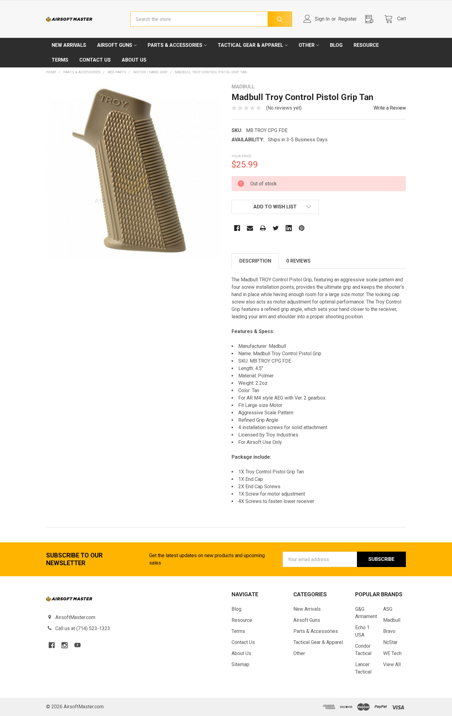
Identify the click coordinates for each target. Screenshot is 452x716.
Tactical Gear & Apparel (250, 45)
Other (307, 45)
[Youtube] (77, 645)
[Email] (250, 228)
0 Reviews (298, 261)
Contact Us (95, 60)
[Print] (262, 228)
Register (347, 19)
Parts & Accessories (175, 45)
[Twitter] (275, 228)
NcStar (390, 642)
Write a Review (390, 108)
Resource (366, 45)
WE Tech (392, 653)
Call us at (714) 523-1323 (82, 628)
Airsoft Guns (114, 45)
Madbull (391, 620)
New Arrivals (69, 45)
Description (255, 261)
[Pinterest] (301, 228)
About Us (134, 60)
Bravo (389, 631)
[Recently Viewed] (371, 19)
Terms (60, 60)
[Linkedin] (288, 228)
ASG (387, 609)
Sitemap (240, 664)
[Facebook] (237, 228)
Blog (336, 45)
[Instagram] (64, 645)
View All (392, 664)
